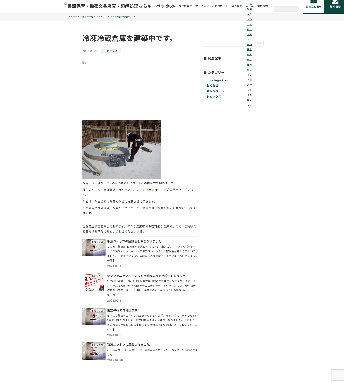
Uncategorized (217, 80)
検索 (259, 43)
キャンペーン (215, 91)
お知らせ (212, 85)
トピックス (111, 51)
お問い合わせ (115, 231)
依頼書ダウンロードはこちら (249, 19)
